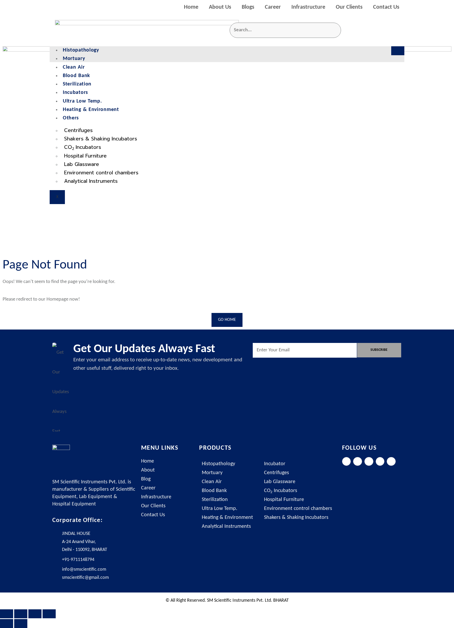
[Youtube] (391, 461)
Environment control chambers (101, 172)
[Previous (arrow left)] (6, 623)
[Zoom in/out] (6, 613)
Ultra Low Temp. (82, 101)
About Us (220, 7)
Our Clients (349, 7)
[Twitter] (357, 461)
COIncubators (82, 147)
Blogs (248, 7)
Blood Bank (76, 75)
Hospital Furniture (85, 156)
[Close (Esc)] (49, 613)
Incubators (75, 92)
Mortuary (74, 58)
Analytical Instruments (91, 181)
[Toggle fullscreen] (20, 613)
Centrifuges (78, 130)
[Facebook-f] (346, 461)
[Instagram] (368, 461)
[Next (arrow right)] (20, 623)
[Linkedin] (380, 461)
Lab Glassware (81, 164)
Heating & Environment (91, 109)
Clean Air (74, 67)
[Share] (35, 613)
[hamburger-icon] (397, 50)
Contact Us (386, 7)
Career (273, 7)
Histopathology (81, 50)
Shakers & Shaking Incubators (100, 139)
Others (71, 118)
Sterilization (77, 84)
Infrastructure (308, 7)
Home (191, 7)
